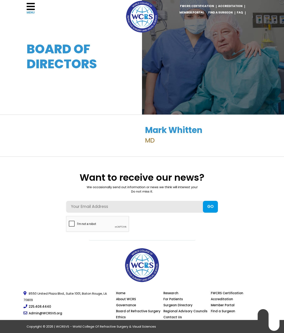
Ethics (121, 317)
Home (120, 293)
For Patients (173, 299)
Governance (126, 305)
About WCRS (126, 299)
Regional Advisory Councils (185, 311)
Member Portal (191, 13)
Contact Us (172, 317)
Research (170, 293)
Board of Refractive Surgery (138, 311)
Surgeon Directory (178, 305)
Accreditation (230, 6)
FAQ (240, 13)
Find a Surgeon (220, 13)
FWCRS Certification (197, 6)
